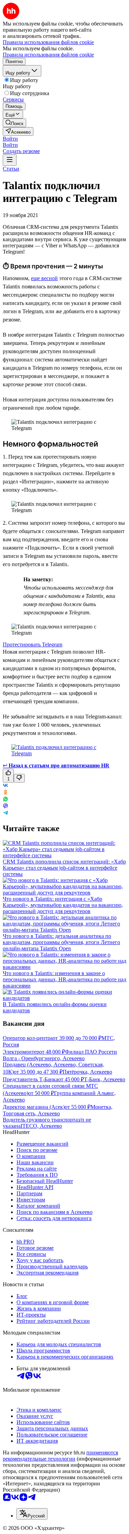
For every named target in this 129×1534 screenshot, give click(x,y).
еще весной (44, 278)
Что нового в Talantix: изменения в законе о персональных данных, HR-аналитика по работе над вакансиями (64, 979)
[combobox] (32, 1514)
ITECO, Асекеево (41, 1126)
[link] (14, 123)
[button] (10, 139)
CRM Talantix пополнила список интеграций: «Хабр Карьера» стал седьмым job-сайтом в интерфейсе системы (64, 868)
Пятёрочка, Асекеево (87, 1072)
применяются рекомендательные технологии (60, 1456)
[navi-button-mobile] (10, 160)
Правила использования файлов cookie (48, 55)
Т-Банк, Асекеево (104, 1079)
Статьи (11, 169)
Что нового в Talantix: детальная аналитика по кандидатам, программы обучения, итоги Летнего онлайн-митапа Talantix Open (61, 942)
